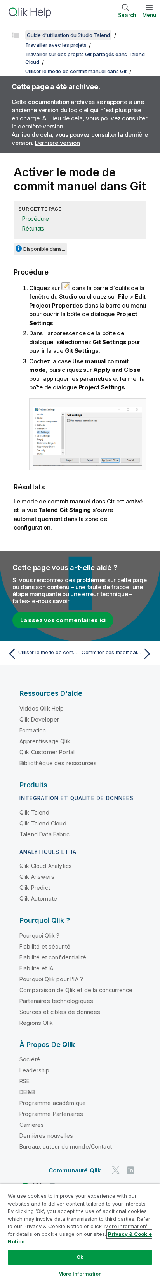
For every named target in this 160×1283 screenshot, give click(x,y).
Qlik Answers (36, 876)
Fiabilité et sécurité (44, 946)
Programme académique (52, 1103)
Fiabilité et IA (36, 968)
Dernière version (57, 142)
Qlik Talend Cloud (42, 823)
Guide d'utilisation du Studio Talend (68, 35)
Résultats (33, 228)
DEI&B (27, 1092)
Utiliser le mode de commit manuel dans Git (76, 71)
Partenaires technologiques (56, 1001)
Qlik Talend (34, 812)
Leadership (34, 1070)
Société (29, 1059)
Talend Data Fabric (44, 834)
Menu (149, 15)
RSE (24, 1081)
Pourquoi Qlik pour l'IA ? (51, 979)
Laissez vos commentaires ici (63, 620)
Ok (80, 1257)
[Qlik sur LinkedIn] (130, 1170)
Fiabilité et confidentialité (52, 957)
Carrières (31, 1124)
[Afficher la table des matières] (15, 35)
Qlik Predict (34, 887)
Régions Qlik (36, 1022)
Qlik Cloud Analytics (45, 865)
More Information (80, 1274)
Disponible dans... (44, 249)
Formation (32, 730)
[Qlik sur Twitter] (116, 1170)
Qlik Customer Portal (47, 752)
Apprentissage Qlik (44, 741)
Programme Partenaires (51, 1114)
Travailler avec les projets (55, 45)
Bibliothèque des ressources (58, 763)
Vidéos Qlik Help (41, 708)
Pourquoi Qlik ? (39, 935)
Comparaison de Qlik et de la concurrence (75, 990)
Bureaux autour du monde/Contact (65, 1146)
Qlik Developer (39, 719)
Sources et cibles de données (59, 1011)
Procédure (35, 218)
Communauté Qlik (75, 1170)
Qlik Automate (38, 898)
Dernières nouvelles (46, 1135)
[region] (80, 1233)
